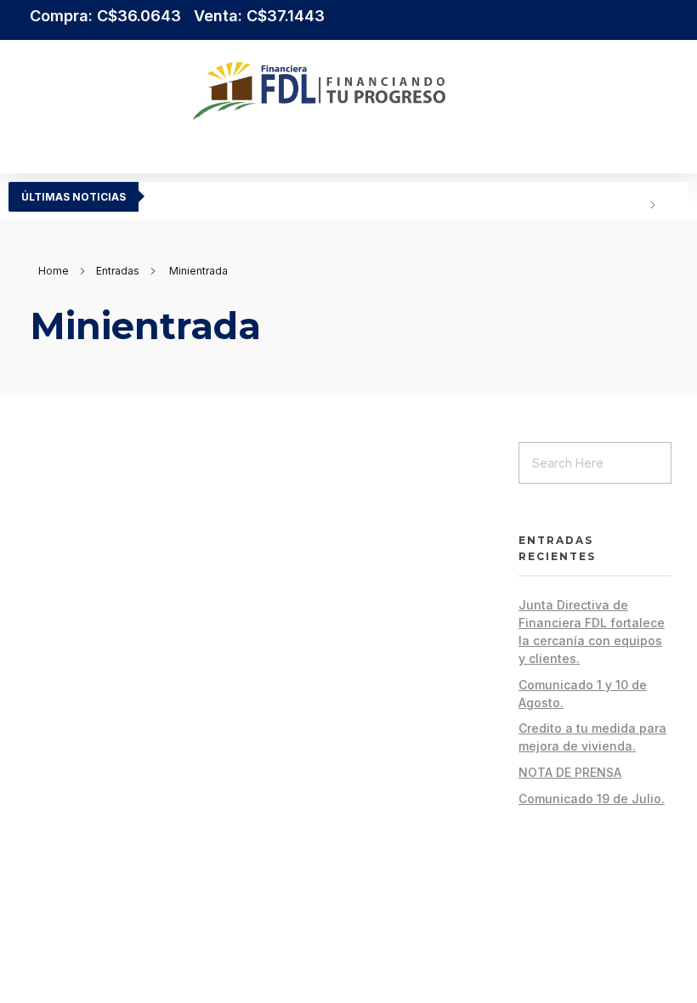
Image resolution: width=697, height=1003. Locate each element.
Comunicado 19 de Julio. (591, 798)
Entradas (117, 270)
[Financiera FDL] (403, 91)
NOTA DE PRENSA (569, 772)
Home (53, 270)
